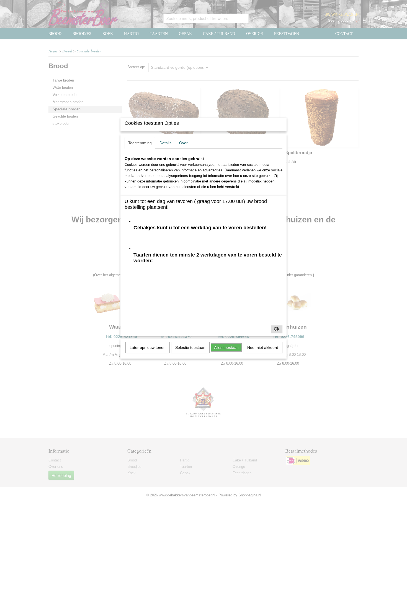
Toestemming (140, 143)
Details (165, 143)
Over (183, 143)
